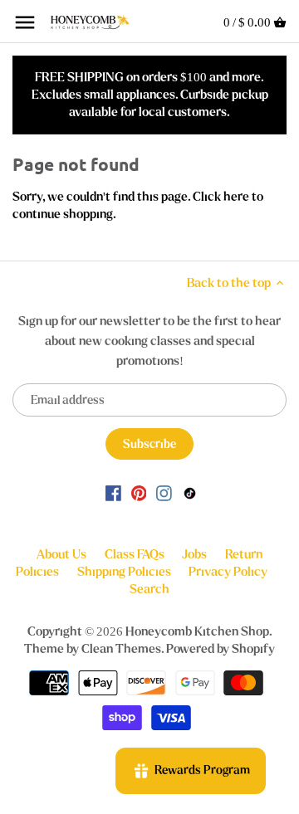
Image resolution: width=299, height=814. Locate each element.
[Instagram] (164, 492)
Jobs (194, 554)
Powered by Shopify (220, 649)
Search (149, 589)
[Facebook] (113, 492)
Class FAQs (134, 554)
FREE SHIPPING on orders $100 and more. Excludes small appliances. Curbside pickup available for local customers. (150, 95)
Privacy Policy (228, 571)
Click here (221, 196)
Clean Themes (121, 649)
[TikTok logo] (190, 492)
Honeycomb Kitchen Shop (197, 631)
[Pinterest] (139, 492)
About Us (61, 554)
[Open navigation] (24, 22)
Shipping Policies (124, 571)
